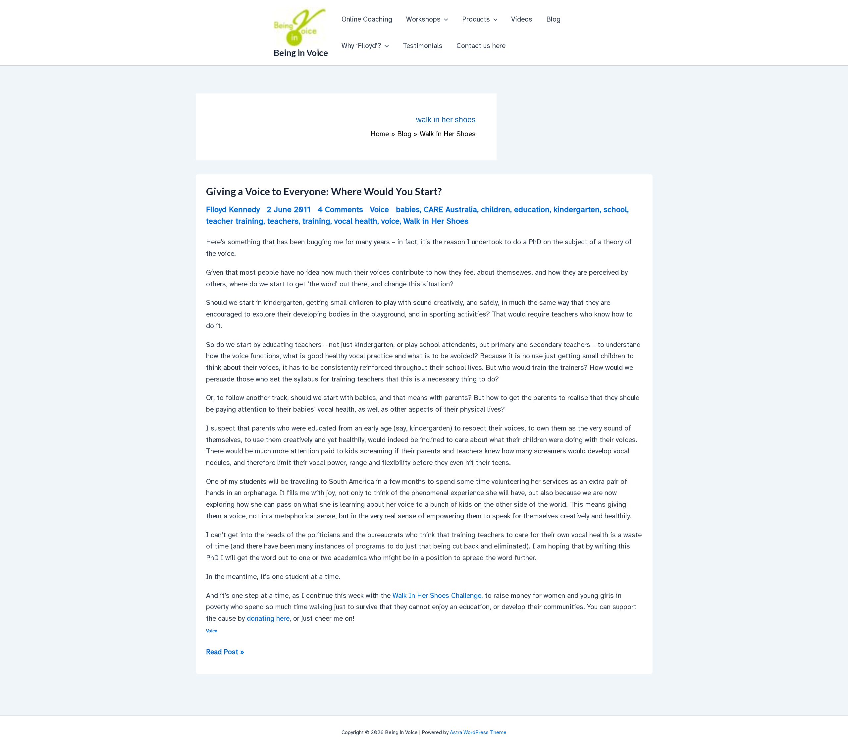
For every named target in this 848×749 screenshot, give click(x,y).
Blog (553, 19)
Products (476, 19)
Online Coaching (367, 19)
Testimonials (423, 45)
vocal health (355, 221)
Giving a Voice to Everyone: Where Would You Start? (324, 191)
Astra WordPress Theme (478, 732)
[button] (444, 19)
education (532, 209)
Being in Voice (301, 52)
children (495, 209)
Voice (379, 209)
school (615, 209)
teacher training (234, 221)
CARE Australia (450, 209)
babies (408, 209)
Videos (521, 19)
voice (390, 221)
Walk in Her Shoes (435, 221)
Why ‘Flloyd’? (361, 45)
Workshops (423, 19)
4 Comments (340, 209)
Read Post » (225, 652)
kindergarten (577, 209)
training (316, 221)
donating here (268, 618)
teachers (282, 221)
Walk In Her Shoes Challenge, (437, 595)
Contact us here (480, 45)
